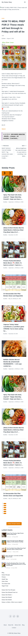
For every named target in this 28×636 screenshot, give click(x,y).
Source (4, 129)
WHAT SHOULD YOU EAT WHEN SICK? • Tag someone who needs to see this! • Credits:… (7, 152)
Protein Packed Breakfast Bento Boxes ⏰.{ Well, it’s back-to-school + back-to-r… (13, 263)
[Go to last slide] (4, 173)
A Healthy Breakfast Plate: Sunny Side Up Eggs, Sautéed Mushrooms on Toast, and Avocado (16, 564)
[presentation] (14, 184)
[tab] (5, 503)
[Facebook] (10, 616)
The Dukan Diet (6, 583)
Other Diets (5, 581)
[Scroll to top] (24, 633)
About (5, 625)
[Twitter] (14, 616)
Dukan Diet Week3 (7, 597)
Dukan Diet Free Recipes (8, 590)
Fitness (4, 577)
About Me (10, 625)
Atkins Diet (18, 625)
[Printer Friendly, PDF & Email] (8, 42)
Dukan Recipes (6, 575)
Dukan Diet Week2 (7, 599)
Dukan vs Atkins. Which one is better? (12, 602)
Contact (14, 627)
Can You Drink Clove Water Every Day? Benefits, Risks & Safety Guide (16, 549)
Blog (3, 18)
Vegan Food (5, 586)
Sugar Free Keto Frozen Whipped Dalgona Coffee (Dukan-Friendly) (15, 541)
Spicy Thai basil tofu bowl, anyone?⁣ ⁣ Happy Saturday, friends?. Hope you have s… (13, 197)
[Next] (10, 173)
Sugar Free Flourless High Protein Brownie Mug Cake (15, 534)
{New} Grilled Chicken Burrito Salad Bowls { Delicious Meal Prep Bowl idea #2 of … (13, 230)
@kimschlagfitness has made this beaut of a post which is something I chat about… (20, 151)
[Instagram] (17, 616)
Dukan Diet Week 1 (7, 595)
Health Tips (5, 579)
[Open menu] (24, 2)
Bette (4, 38)
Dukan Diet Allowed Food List (9, 592)
